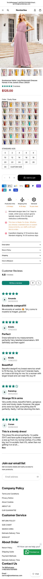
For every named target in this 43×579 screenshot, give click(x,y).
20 (5, 162)
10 (5, 157)
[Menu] (2, 10)
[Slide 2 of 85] (10, 72)
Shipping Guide (8, 552)
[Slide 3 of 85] (16, 72)
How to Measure (7, 261)
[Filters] (32, 283)
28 (33, 162)
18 (33, 157)
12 (12, 157)
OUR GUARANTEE (9, 510)
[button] (7, 86)
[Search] (8, 10)
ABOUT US (6, 506)
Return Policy (6, 250)
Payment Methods (9, 556)
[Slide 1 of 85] (4, 72)
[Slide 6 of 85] (35, 72)
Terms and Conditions (10, 494)
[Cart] (40, 10)
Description (6, 245)
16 (26, 157)
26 (26, 162)
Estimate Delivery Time (11, 533)
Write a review (15, 283)
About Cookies (7, 502)
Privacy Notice (7, 498)
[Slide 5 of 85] (28, 72)
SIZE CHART (7, 525)
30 (5, 167)
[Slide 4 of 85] (22, 72)
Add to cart (30, 178)
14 (19, 157)
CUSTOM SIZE (16, 167)
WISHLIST (6, 537)
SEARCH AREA (7, 529)
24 (19, 162)
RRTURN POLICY (8, 521)
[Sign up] (37, 476)
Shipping (5, 255)
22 (12, 162)
